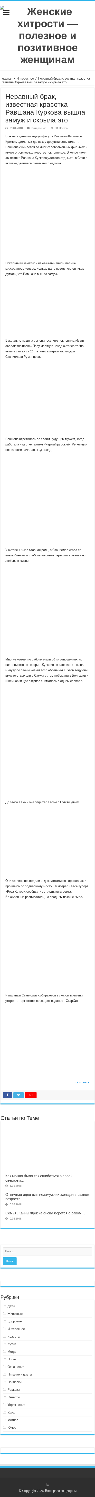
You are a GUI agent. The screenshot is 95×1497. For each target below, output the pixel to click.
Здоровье (15, 1321)
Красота (13, 1336)
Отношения (16, 1367)
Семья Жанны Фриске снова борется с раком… (45, 1213)
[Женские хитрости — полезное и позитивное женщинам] (47, 35)
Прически (14, 1382)
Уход (11, 1412)
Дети (11, 1306)
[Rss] (47, 1485)
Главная (6, 78)
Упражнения (16, 1405)
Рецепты (14, 1397)
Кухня (12, 1344)
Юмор (12, 1427)
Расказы (14, 1389)
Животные (15, 1314)
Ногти (12, 1359)
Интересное (25, 78)
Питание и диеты (20, 1374)
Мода (12, 1351)
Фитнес (13, 1420)
